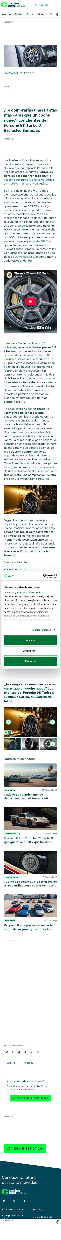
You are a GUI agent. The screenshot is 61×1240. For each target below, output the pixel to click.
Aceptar (30, 640)
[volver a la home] (14, 1191)
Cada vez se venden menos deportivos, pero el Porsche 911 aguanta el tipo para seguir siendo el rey (30, 768)
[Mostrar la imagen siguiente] (52, 722)
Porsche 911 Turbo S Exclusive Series (29, 180)
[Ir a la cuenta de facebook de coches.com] (24, 1200)
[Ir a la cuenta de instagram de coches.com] (14, 1200)
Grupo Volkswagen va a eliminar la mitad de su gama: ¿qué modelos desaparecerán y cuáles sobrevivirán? (29, 899)
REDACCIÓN (11, 72)
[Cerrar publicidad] (57, 1222)
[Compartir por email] (6, 1052)
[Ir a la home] (13, 4)
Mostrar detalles (41, 629)
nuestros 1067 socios (30, 592)
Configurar (28, 650)
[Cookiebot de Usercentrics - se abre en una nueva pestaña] (43, 576)
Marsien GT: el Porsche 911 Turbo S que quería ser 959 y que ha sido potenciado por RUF (28, 812)
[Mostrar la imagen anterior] (8, 722)
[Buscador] (56, 5)
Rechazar (30, 661)
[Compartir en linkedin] (31, 1052)
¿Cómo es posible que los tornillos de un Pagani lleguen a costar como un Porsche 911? (28, 855)
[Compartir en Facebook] (24, 1052)
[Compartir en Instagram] (12, 1052)
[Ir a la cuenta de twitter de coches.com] (4, 1200)
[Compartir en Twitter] (18, 1052)
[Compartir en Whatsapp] (37, 1052)
